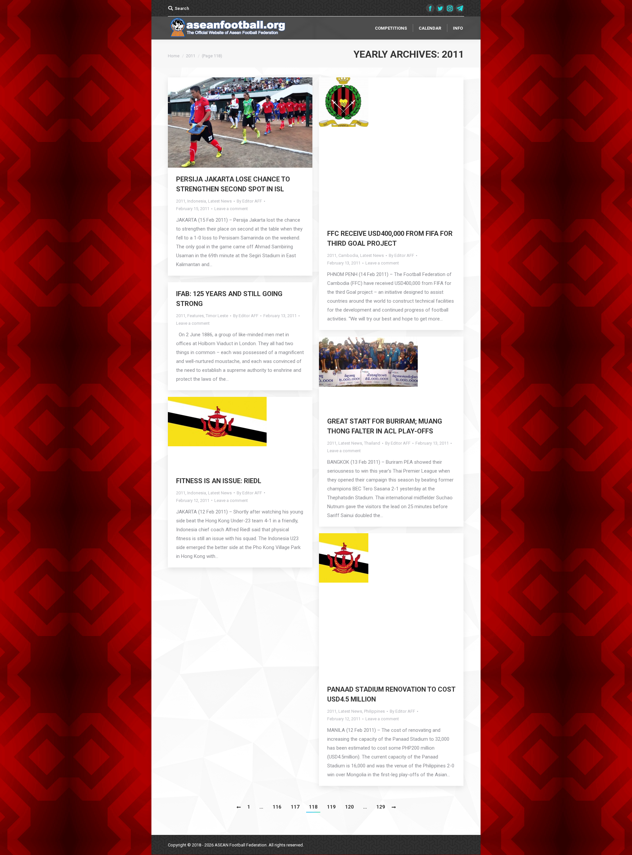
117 (295, 807)
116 (277, 807)
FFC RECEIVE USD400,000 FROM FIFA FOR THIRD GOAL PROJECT (390, 238)
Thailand (372, 443)
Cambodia (348, 255)
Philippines (374, 711)
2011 (180, 201)
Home (173, 55)
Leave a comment (231, 208)
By (249, 201)
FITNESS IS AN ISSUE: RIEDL (218, 481)
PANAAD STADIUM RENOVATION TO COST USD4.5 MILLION (391, 694)
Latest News (220, 201)
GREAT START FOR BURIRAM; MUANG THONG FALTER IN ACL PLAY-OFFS (384, 426)
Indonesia (196, 201)
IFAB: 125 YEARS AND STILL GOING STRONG (229, 299)
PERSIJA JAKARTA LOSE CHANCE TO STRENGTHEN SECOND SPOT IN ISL (233, 184)
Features (195, 315)
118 (313, 807)
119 (331, 807)
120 (349, 807)
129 (380, 807)
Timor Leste (217, 315)
